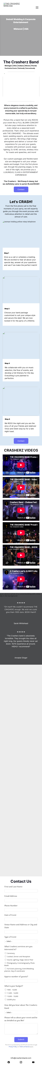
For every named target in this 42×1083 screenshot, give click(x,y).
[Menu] (37, 8)
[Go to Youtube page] (33, 1062)
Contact (21, 189)
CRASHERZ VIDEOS (21, 450)
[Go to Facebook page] (9, 1062)
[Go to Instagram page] (21, 1062)
